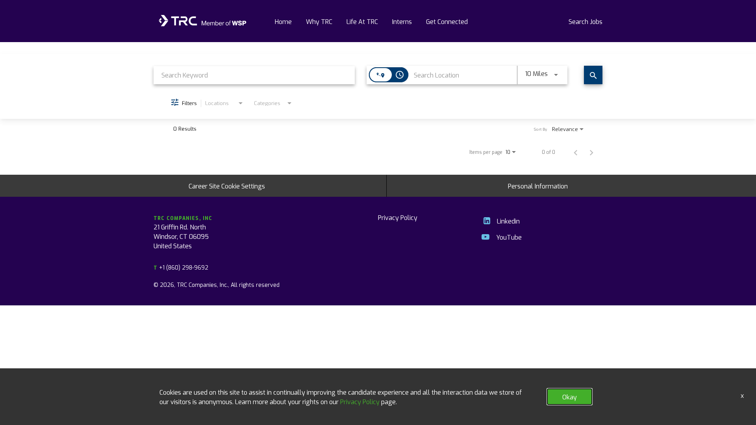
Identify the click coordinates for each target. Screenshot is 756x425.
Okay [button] (569, 396)
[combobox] (254, 75)
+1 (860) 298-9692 (181, 267)
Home (283, 21)
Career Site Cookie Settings (227, 185)
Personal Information (538, 185)
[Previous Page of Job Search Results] (576, 152)
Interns (402, 21)
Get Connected (447, 21)
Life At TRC (362, 21)
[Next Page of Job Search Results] (591, 152)
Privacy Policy (397, 217)
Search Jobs (585, 21)
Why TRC (319, 21)
